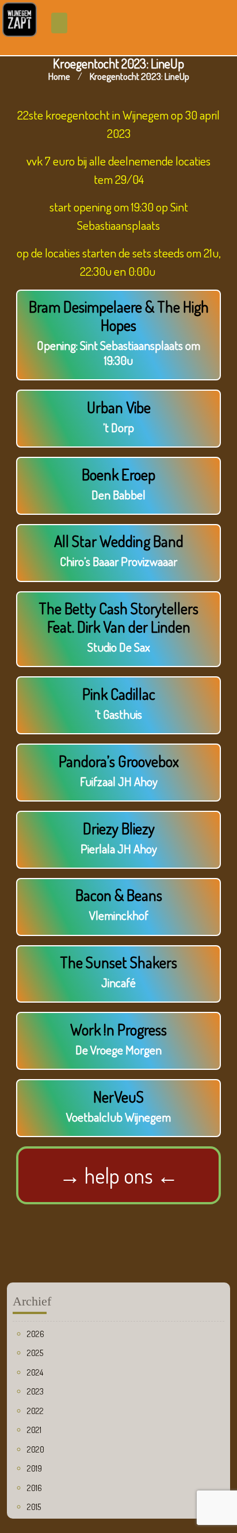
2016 (34, 1487)
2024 (35, 1372)
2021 (34, 1429)
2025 (35, 1352)
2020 (35, 1449)
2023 (35, 1391)
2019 (34, 1468)
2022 (35, 1410)
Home (59, 76)
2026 (35, 1333)
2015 (34, 1506)
